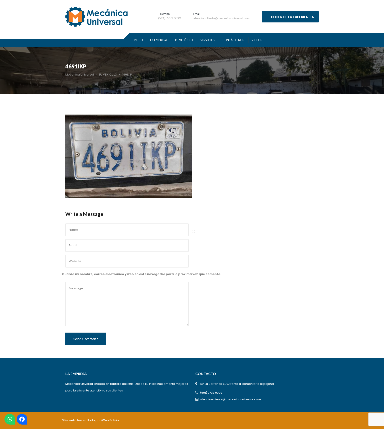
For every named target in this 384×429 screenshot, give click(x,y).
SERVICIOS (207, 40)
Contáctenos (233, 40)
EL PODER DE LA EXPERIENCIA (290, 17)
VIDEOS (257, 40)
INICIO (138, 40)
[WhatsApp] (9, 419)
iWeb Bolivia (110, 420)
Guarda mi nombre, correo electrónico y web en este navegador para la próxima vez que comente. (141, 274)
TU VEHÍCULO (183, 40)
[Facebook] (22, 419)
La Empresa (158, 40)
